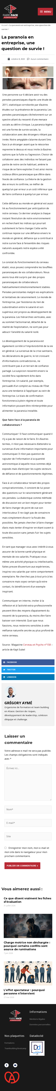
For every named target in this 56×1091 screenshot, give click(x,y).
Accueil (4, 25)
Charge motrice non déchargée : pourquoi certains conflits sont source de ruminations (27, 946)
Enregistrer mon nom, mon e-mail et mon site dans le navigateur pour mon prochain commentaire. (26, 852)
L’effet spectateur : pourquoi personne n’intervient (24, 991)
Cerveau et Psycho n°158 (37, 644)
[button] (28, 662)
